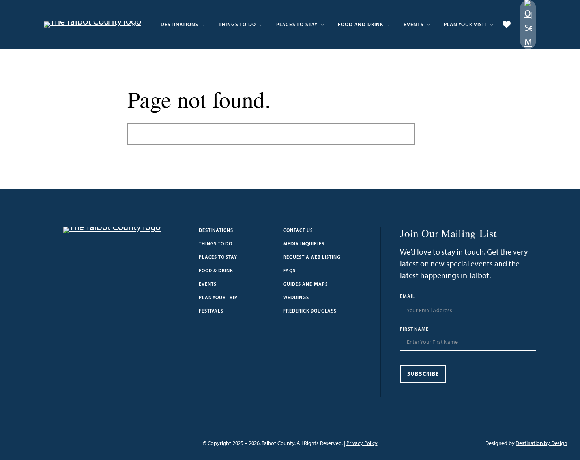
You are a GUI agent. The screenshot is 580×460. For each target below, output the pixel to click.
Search (433, 134)
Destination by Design (541, 443)
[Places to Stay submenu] (322, 24)
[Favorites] (507, 24)
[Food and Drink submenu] (388, 24)
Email (407, 296)
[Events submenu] (428, 24)
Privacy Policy (362, 443)
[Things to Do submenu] (260, 24)
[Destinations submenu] (203, 24)
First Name (414, 329)
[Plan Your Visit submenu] (491, 24)
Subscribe (423, 373)
